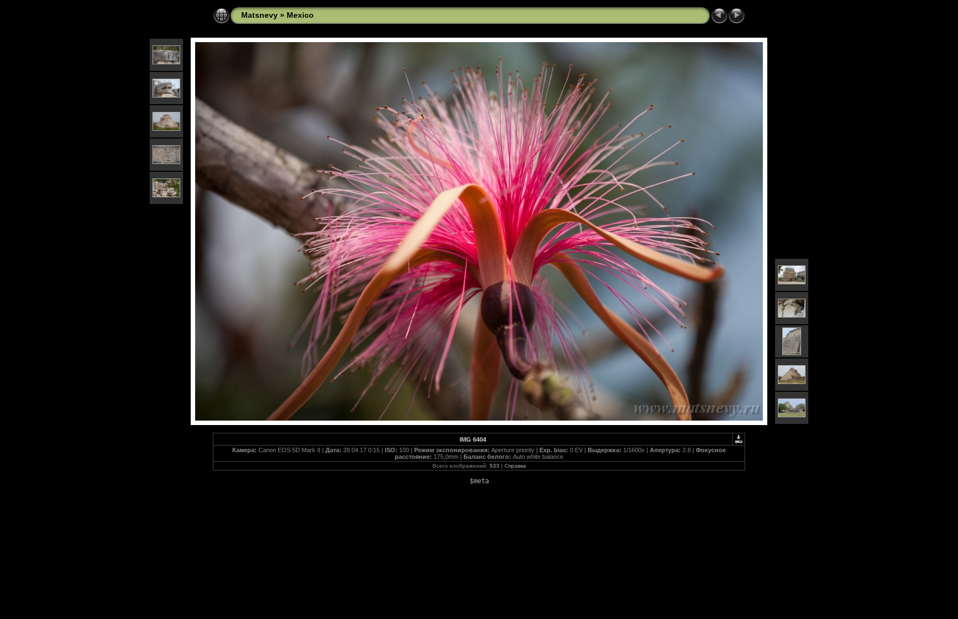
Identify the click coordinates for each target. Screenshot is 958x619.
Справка (515, 466)
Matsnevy (259, 15)
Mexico (300, 15)
